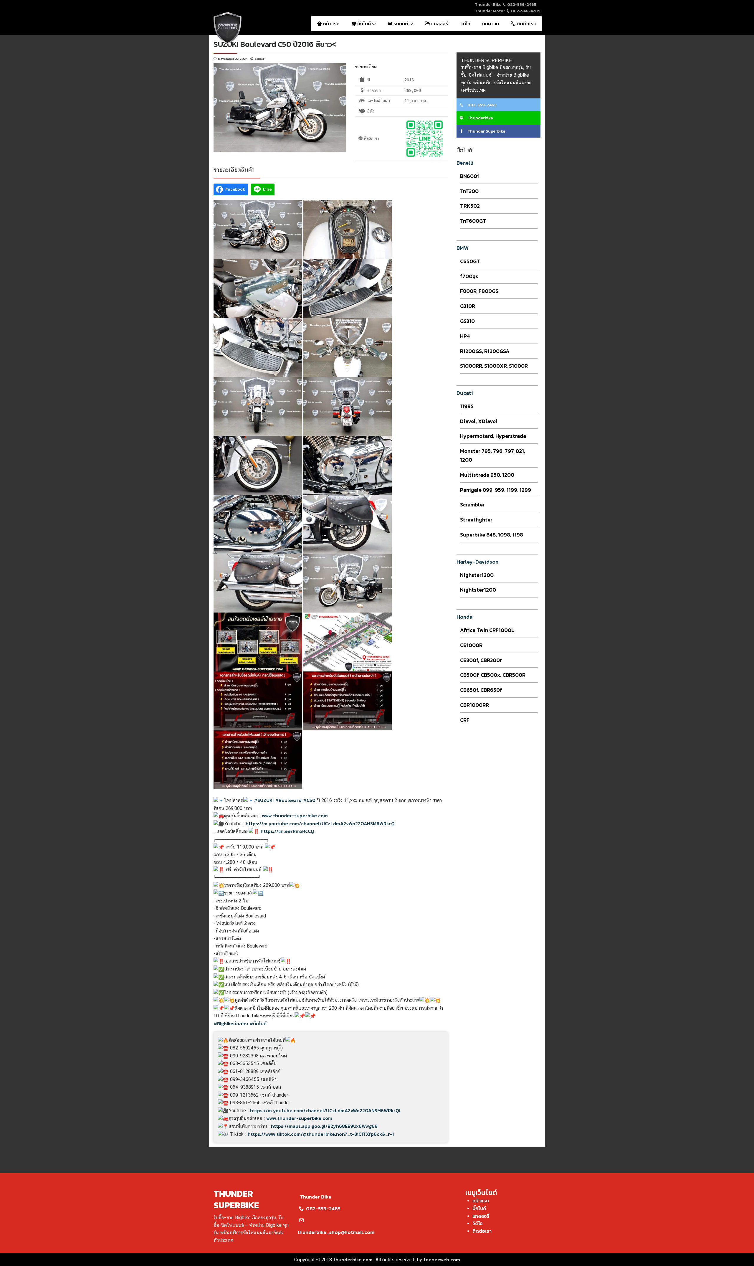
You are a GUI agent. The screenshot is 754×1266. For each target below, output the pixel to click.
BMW (463, 248)
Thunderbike (480, 118)
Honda (464, 617)
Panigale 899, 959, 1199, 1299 (495, 490)
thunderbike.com (353, 1259)
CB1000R (471, 645)
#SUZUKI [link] (264, 800)
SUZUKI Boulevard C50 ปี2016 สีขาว (273, 44)
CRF (464, 720)
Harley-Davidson (477, 562)
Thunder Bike (315, 1197)
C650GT (470, 261)
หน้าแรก (331, 23)
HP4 (465, 336)
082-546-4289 (525, 11)
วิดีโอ (465, 23)
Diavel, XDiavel (478, 421)
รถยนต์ (400, 23)
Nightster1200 (478, 590)
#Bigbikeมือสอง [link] (231, 1023)
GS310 (467, 321)
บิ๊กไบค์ (364, 23)
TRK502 (470, 206)
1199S (467, 406)
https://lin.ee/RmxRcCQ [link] (287, 831)
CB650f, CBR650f (481, 690)
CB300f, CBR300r (481, 660)
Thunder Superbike (486, 131)
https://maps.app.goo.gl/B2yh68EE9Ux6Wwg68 (324, 1126)
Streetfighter (476, 520)
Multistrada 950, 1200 (487, 475)
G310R (467, 306)
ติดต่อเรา (525, 23)
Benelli (465, 163)
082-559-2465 (521, 4)
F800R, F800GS (479, 291)
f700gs (469, 276)
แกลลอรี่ (439, 23)
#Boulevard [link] (288, 800)
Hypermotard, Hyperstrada (493, 436)
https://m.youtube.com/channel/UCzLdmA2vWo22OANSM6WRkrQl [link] (325, 1110)
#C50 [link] (309, 800)
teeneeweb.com (442, 1259)
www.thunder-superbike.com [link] (295, 815)
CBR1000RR (474, 705)
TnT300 (469, 191)
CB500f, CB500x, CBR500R (492, 675)
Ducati (465, 393)
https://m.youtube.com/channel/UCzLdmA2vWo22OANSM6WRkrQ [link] (320, 823)
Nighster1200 (477, 575)
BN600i (469, 176)
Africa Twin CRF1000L (487, 630)
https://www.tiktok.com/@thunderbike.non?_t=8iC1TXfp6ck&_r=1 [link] (321, 1134)
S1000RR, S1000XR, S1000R (494, 366)
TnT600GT (473, 221)
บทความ (490, 23)
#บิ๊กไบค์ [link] (258, 1023)
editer (259, 58)
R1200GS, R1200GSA (485, 351)
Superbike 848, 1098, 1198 (491, 535)
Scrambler (472, 505)
